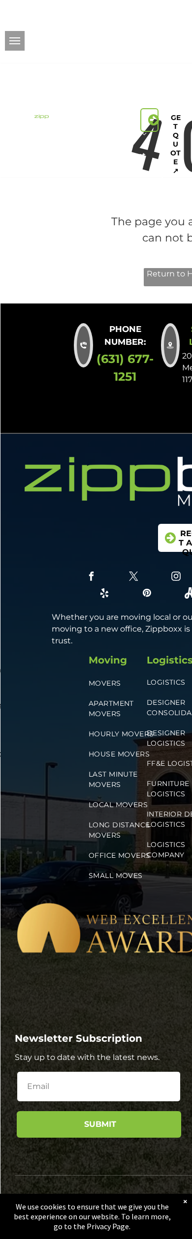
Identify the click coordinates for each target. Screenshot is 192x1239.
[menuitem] (104, 93)
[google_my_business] (182, 53)
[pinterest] (166, 40)
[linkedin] (166, 26)
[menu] (15, 41)
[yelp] (144, 40)
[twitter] (166, 12)
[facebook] (144, 12)
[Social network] (137, 53)
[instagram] (144, 26)
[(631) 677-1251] (149, 120)
